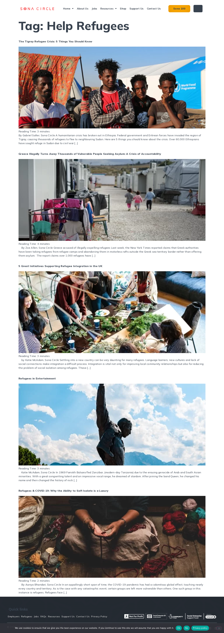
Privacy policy (200, 628)
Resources (106, 8)
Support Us (137, 8)
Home (66, 8)
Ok (178, 628)
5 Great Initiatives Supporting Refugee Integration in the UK (60, 266)
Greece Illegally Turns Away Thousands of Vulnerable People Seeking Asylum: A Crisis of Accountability (90, 153)
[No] (219, 628)
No (186, 628)
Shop (123, 8)
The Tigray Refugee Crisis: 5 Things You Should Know (55, 41)
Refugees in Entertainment (37, 378)
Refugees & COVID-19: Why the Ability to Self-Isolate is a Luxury (63, 490)
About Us (82, 8)
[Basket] (198, 8)
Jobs (94, 8)
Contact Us (154, 8)
